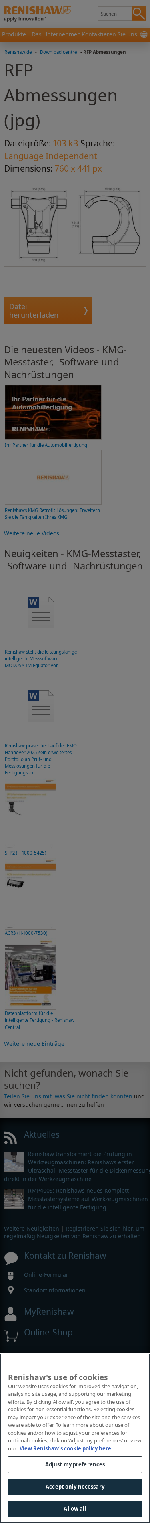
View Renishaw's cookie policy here (65, 1448)
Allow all (75, 1508)
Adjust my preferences (75, 1464)
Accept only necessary (75, 1486)
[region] (75, 1438)
